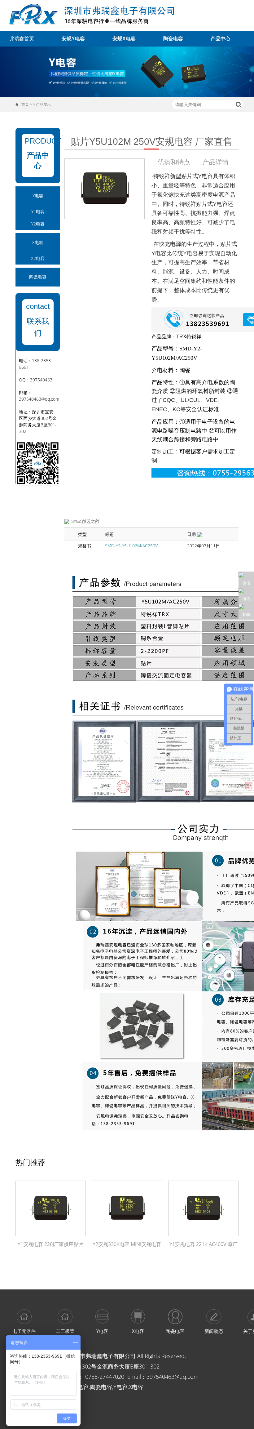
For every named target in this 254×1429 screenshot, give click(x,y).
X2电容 (38, 258)
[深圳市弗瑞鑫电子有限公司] (95, 15)
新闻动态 (213, 1331)
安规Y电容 (73, 38)
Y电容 (38, 195)
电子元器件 (24, 1331)
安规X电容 (124, 38)
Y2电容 (38, 224)
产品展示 (43, 104)
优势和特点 (174, 162)
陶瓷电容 (173, 38)
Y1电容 (38, 211)
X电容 (37, 242)
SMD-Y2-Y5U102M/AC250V (131, 546)
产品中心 (220, 38)
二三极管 (65, 1331)
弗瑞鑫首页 (21, 38)
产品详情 (216, 162)
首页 (25, 104)
